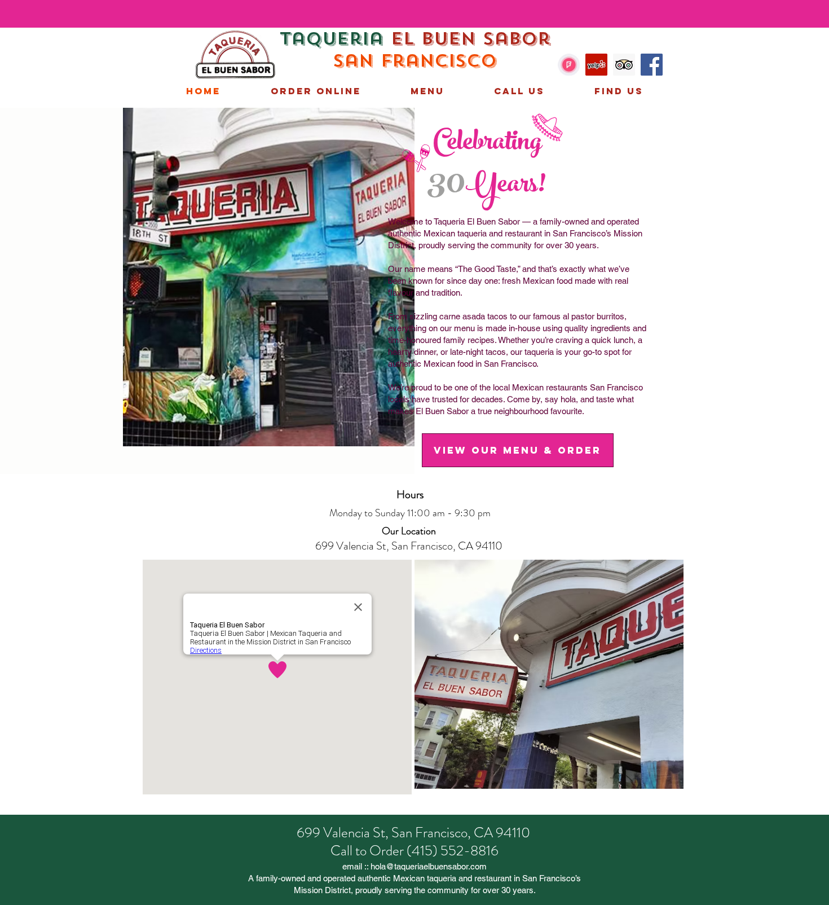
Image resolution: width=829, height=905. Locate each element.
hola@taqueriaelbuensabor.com (429, 866)
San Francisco (415, 61)
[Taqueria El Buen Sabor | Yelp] (596, 65)
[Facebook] (652, 65)
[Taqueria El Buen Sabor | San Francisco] (569, 65)
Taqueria (335, 39)
